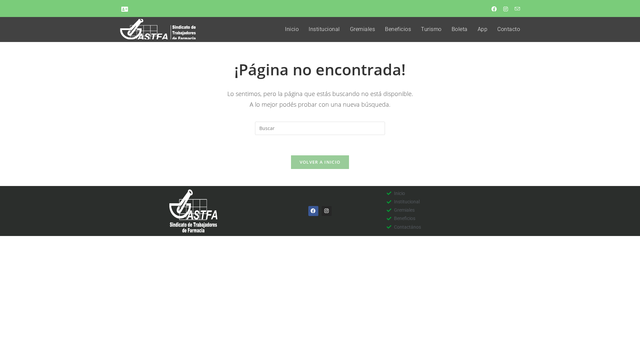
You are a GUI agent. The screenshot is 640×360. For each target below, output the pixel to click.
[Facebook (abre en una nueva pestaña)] (493, 9)
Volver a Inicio (320, 162)
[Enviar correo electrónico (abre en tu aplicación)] (515, 9)
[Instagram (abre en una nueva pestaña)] (505, 9)
